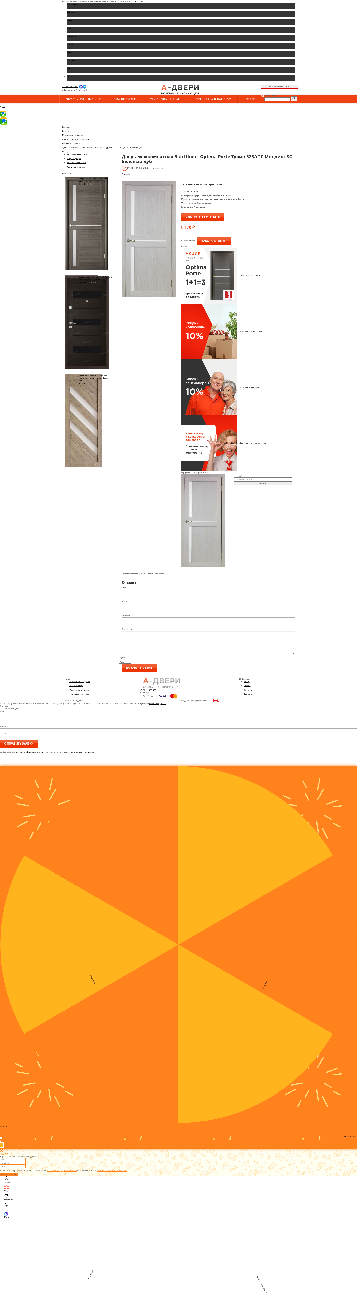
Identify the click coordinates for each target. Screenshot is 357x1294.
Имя (124, 587)
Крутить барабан (9, 1174)
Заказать (263, 483)
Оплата (247, 685)
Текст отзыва (128, 629)
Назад (65, 151)
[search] (294, 98)
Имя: (2, 711)
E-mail (124, 601)
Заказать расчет (214, 241)
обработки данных (157, 703)
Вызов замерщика (279, 86)
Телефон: (4, 726)
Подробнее (127, 174)
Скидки (249, 99)
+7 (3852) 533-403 (137, 1)
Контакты (248, 690)
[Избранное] (125, 90)
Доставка (248, 694)
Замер (246, 681)
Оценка (122, 657)
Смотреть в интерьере (203, 217)
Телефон (126, 615)
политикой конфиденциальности (28, 751)
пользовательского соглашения (79, 751)
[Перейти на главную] (180, 89)
